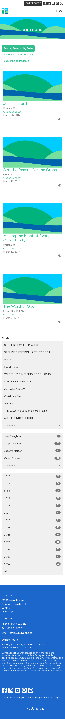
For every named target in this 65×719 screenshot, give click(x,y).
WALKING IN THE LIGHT (18, 381)
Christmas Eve (12, 396)
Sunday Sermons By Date (18, 48)
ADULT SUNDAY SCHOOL (19, 418)
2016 (32, 549)
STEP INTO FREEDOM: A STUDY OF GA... (28, 352)
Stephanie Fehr (32, 443)
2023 (32, 498)
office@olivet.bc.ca (21, 633)
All (5, 571)
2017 (32, 542)
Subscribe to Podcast (16, 60)
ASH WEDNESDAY (15, 388)
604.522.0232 (33, 3)
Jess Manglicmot (32, 436)
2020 (32, 520)
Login (57, 697)
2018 (32, 534)
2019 (32, 527)
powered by (31, 712)
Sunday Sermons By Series (19, 54)
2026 (32, 476)
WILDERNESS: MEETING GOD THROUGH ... (29, 374)
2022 (32, 505)
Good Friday (11, 367)
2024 (32, 491)
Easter (8, 359)
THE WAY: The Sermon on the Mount (25, 410)
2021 (32, 512)
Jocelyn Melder (32, 450)
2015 (32, 556)
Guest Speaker (32, 458)
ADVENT (9, 403)
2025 (32, 483)
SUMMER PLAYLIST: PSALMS (21, 345)
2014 (32, 564)
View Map (7, 611)
